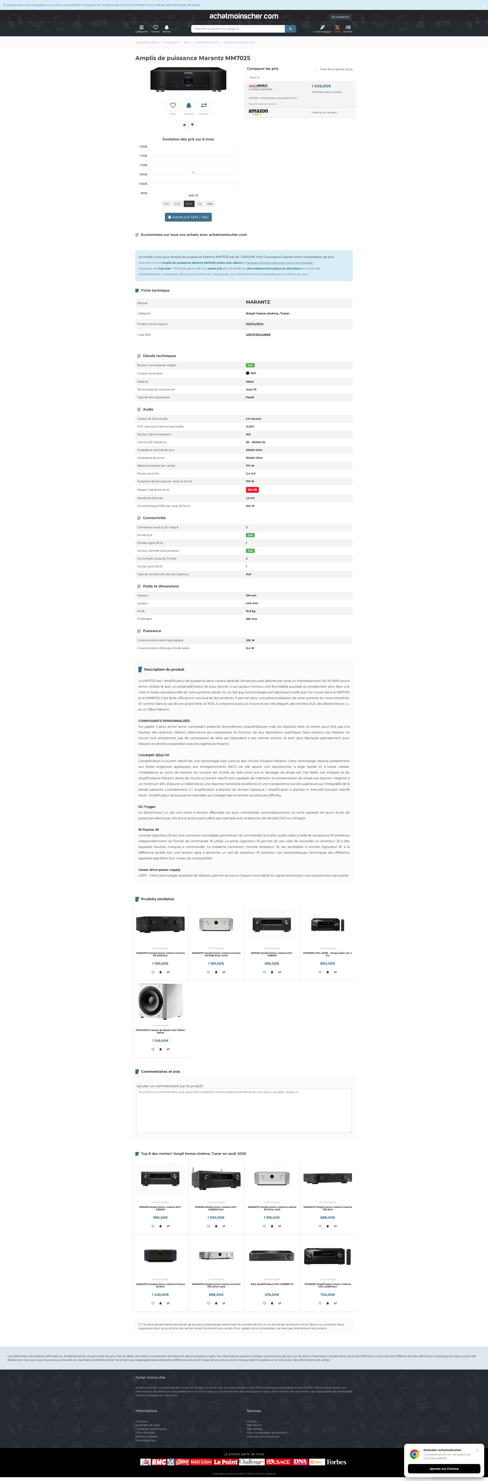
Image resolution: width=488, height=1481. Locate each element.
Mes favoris (254, 1425)
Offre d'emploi (145, 1432)
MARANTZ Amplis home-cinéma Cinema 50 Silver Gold (272, 1208)
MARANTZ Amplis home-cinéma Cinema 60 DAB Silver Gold (216, 954)
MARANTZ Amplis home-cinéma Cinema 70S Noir (327, 1208)
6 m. (189, 204)
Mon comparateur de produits (267, 1432)
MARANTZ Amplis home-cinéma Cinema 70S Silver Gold (216, 1285)
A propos (141, 1421)
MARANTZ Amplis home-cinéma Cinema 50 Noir (160, 1285)
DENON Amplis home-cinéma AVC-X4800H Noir (216, 1208)
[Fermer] (477, 1451)
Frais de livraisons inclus (336, 69)
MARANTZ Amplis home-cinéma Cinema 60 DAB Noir (160, 954)
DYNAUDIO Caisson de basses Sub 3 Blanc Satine (160, 1031)
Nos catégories (145, 1440)
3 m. (178, 204)
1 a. (200, 204)
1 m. (166, 204)
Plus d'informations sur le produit (263, 104)
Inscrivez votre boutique (263, 1436)
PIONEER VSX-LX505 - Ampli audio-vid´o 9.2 (327, 954)
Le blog (252, 1421)
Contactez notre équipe (151, 1429)
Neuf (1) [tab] (255, 77)
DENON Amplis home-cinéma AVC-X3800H (272, 954)
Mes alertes (254, 1429)
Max (210, 204)
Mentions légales (146, 1436)
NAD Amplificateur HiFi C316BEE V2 (272, 1284)
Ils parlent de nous (147, 1425)
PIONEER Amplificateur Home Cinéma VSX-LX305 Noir (328, 1285)
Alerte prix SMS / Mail (190, 217)
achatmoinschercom (244, 16)
